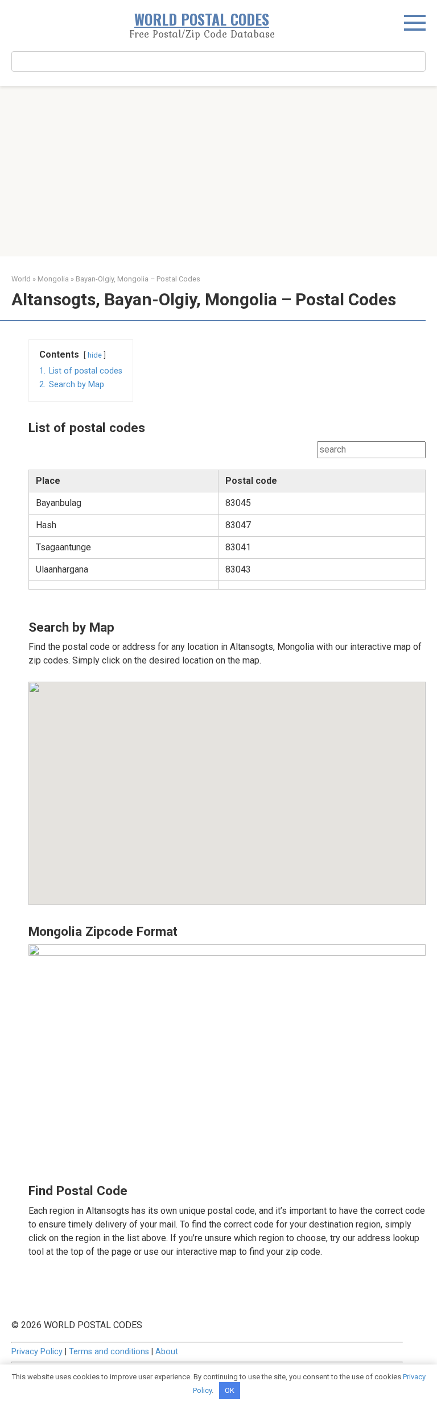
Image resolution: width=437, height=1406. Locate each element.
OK (229, 1390)
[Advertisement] (218, 171)
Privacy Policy (37, 1352)
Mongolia (53, 279)
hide (95, 355)
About (166, 1352)
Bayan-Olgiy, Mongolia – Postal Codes (138, 279)
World (21, 279)
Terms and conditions (109, 1352)
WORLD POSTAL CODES (201, 19)
